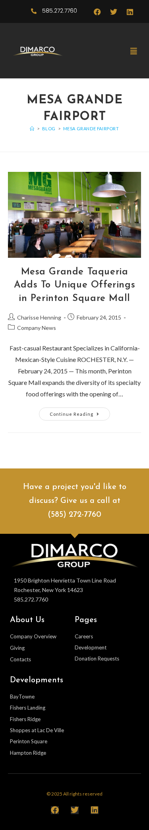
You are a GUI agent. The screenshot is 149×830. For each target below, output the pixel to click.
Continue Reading (80, 412)
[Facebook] (97, 12)
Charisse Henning (39, 317)
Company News (36, 327)
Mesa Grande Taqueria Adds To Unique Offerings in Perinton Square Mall (74, 285)
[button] (133, 50)
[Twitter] (113, 12)
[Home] (32, 128)
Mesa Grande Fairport (91, 128)
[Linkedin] (130, 12)
